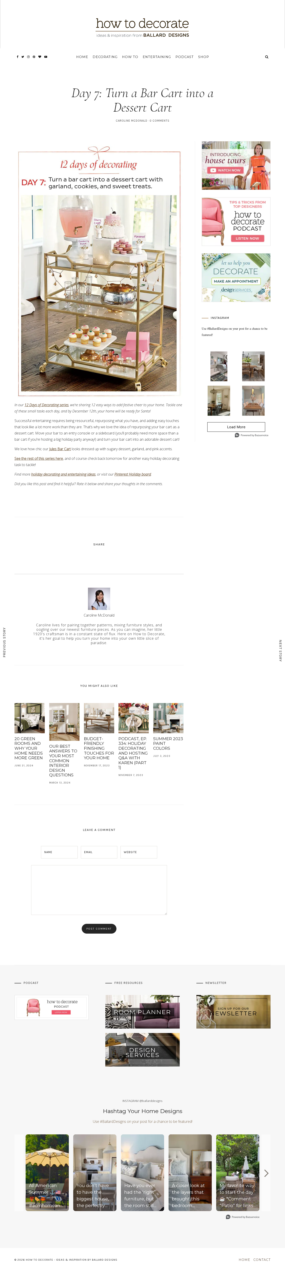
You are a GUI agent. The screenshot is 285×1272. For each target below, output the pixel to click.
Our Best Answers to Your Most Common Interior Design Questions (63, 761)
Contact (262, 1260)
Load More (226, 428)
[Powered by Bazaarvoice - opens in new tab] (251, 435)
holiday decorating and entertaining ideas (63, 474)
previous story (4, 642)
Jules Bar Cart (60, 448)
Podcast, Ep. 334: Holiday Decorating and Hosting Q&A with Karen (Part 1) (133, 753)
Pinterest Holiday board (132, 474)
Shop (203, 57)
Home (82, 57)
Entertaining (157, 57)
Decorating (105, 57)
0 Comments (159, 120)
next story (281, 651)
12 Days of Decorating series (46, 404)
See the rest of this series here (38, 458)
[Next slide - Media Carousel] (266, 1173)
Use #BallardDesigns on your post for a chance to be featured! (142, 1121)
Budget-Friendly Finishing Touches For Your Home (99, 748)
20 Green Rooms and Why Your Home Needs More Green (28, 748)
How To (130, 57)
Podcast (184, 57)
